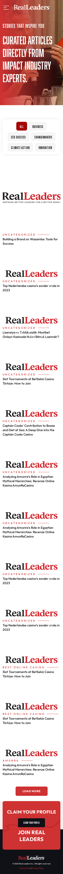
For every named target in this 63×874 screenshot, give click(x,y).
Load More (32, 791)
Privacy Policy (38, 868)
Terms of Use (25, 868)
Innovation (45, 147)
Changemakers (43, 137)
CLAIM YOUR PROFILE (31, 822)
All (22, 126)
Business (37, 126)
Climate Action (20, 147)
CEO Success (18, 137)
